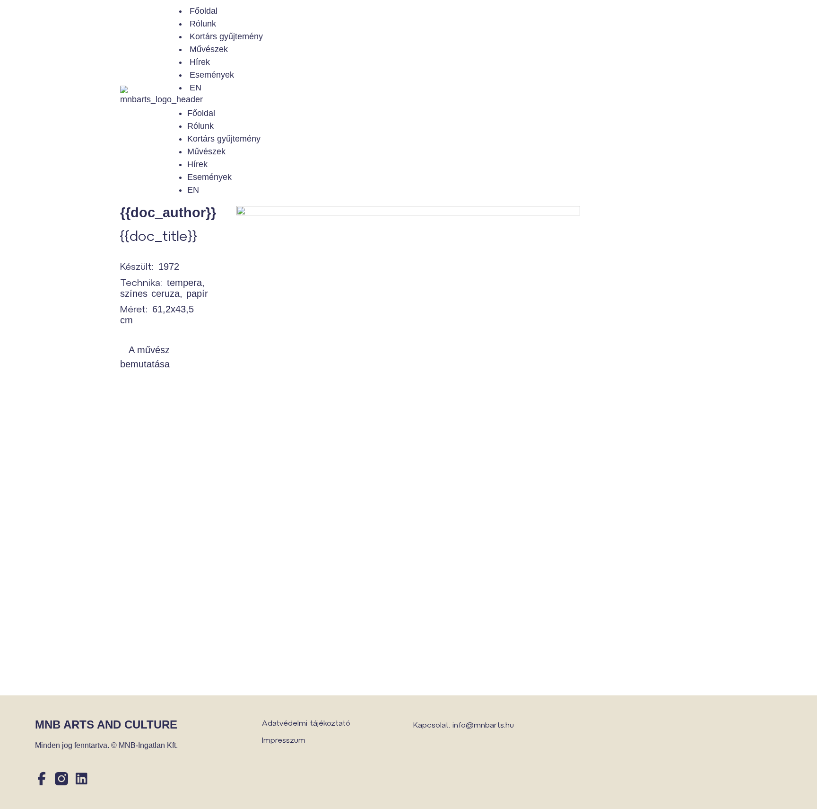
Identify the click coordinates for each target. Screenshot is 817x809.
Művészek (209, 49)
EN (195, 87)
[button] (435, 100)
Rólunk (203, 23)
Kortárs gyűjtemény (226, 36)
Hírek (200, 62)
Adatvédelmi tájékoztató (306, 722)
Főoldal (203, 11)
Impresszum (283, 739)
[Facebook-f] (41, 778)
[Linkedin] (81, 778)
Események (212, 75)
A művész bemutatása (145, 357)
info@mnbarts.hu (483, 724)
